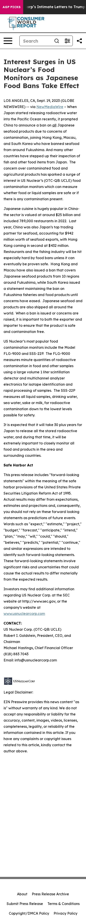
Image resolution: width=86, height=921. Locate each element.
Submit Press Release (25, 903)
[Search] (56, 41)
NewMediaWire (49, 107)
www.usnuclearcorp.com (24, 613)
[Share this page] (79, 40)
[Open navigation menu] (8, 40)
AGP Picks (12, 7)
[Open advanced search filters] (67, 41)
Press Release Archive (50, 894)
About (22, 894)
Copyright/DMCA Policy (29, 913)
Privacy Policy (65, 913)
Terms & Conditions (63, 903)
